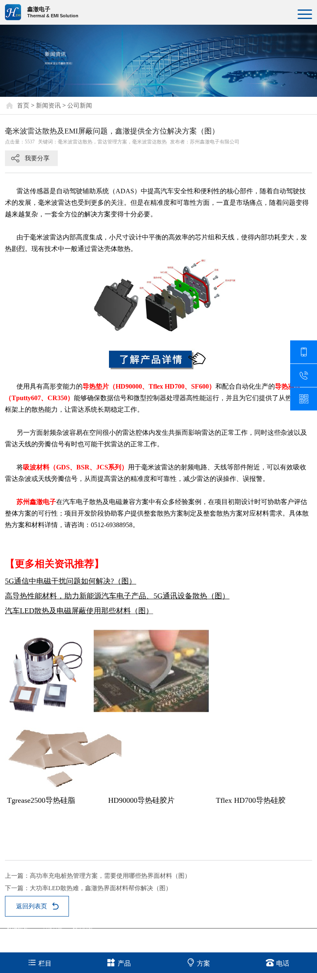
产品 (124, 963)
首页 (23, 105)
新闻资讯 (48, 105)
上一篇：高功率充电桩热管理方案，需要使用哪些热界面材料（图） (98, 875)
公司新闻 (79, 105)
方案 (203, 963)
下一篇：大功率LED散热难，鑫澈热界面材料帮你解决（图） (88, 888)
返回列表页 (31, 906)
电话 (282, 963)
